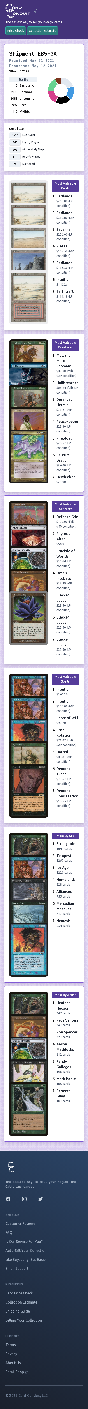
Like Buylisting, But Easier (26, 1260)
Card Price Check (19, 1293)
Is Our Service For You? (24, 1241)
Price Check (15, 30)
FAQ (8, 1232)
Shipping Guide (17, 1311)
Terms (10, 1345)
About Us (13, 1363)
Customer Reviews (20, 1223)
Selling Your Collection (23, 1320)
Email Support (16, 1269)
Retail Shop (15, 1372)
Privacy (11, 1354)
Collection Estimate (42, 30)
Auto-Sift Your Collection (25, 1251)
